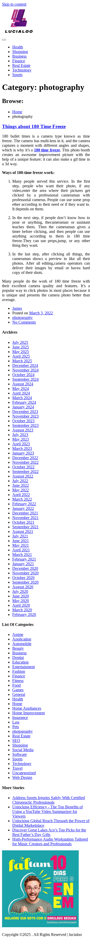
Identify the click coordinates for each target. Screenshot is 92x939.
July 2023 (20, 434)
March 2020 (22, 610)
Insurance (20, 717)
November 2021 (25, 517)
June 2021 (20, 541)
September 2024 (25, 379)
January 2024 (23, 407)
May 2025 (20, 351)
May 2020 (20, 601)
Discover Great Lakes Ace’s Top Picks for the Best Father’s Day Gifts (49, 832)
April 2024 (21, 393)
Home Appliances (26, 708)
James (17, 308)
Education (20, 662)
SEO (16, 740)
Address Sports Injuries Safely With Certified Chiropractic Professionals (48, 800)
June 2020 (20, 596)
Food (16, 685)
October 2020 (23, 577)
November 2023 (25, 416)
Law (16, 722)
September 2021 (25, 527)
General (18, 694)
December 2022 (25, 458)
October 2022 (23, 467)
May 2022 (20, 490)
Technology (21, 70)
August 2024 (22, 384)
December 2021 (25, 513)
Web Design (22, 777)
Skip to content (14, 4)
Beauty (18, 648)
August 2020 (22, 587)
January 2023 (23, 453)
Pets (15, 727)
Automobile (21, 644)
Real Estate (21, 65)
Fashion (18, 671)
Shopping (20, 51)
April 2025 (21, 356)
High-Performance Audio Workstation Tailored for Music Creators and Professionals (50, 841)
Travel (17, 768)
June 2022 (20, 485)
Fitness (18, 680)
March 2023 (22, 448)
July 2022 (20, 481)
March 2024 (22, 398)
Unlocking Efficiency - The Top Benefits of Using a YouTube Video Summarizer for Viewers (47, 811)
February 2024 (24, 402)
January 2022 (23, 508)
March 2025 (22, 361)
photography (22, 317)
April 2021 (21, 550)
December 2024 (25, 365)
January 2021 (23, 564)
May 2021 (20, 545)
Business (19, 56)
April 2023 (21, 444)
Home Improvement (28, 713)
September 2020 (25, 582)
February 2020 (24, 614)
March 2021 (22, 554)
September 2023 (25, 425)
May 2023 (20, 439)
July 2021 (20, 536)
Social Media (22, 750)
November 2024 (25, 370)
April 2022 (21, 494)
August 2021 (22, 531)
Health (17, 47)
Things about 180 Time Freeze (34, 126)
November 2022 (25, 462)
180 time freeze (47, 150)
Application (21, 639)
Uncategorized (24, 773)
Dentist (18, 657)
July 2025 (20, 342)
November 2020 (25, 573)
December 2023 (25, 411)
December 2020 (25, 568)
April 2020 (21, 605)
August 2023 (22, 430)
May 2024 (20, 388)
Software (19, 754)
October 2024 (23, 375)
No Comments (24, 322)
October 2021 (23, 522)
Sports (17, 75)
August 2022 (22, 476)
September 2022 (25, 471)
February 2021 (24, 559)
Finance (18, 61)
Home (17, 703)
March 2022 (22, 499)
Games (18, 690)
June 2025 (20, 347)
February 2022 (24, 504)
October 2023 (23, 421)
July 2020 (20, 591)
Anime (17, 634)
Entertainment (23, 667)
